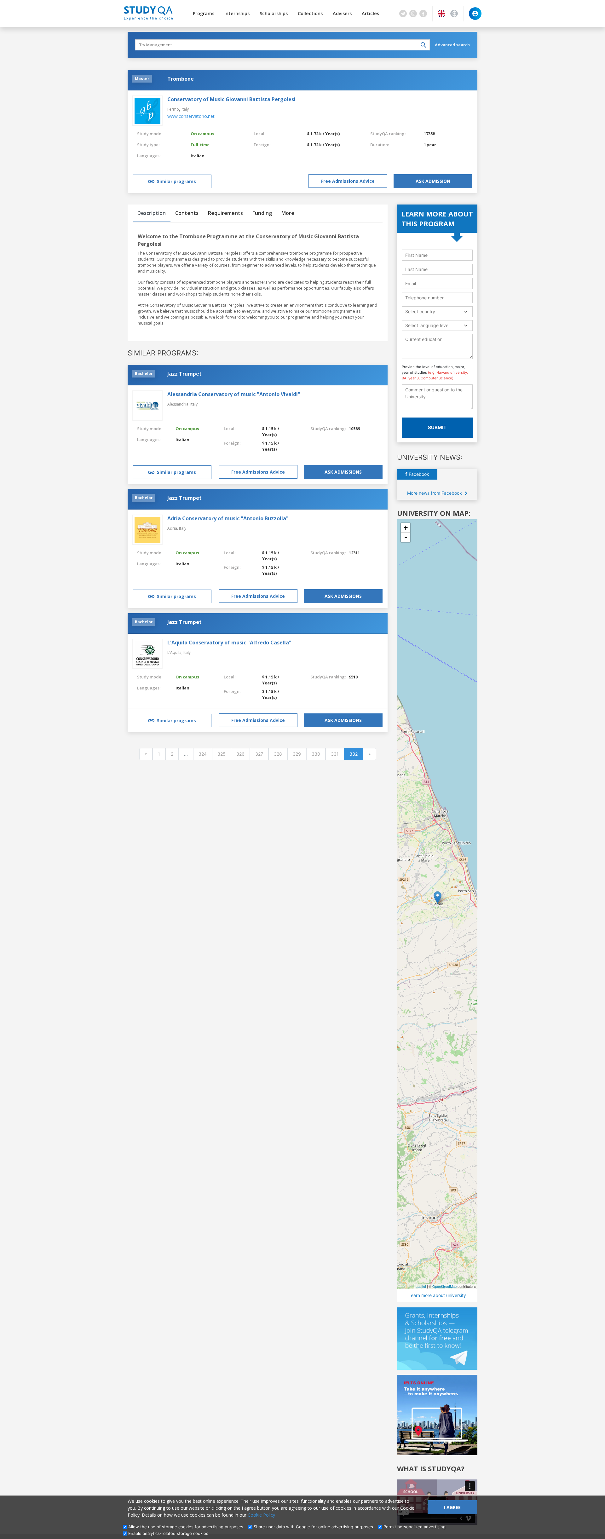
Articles (370, 13)
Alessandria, (178, 404)
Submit (437, 427)
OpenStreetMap (444, 1286)
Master (142, 78)
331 (335, 754)
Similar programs (176, 181)
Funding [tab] (262, 213)
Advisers (342, 13)
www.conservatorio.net (191, 116)
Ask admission (433, 181)
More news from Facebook (435, 493)
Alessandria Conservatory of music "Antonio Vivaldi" (233, 394)
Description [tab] (151, 213)
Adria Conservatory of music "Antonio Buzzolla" (228, 518)
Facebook (418, 474)
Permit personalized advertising (414, 1526)
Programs (203, 13)
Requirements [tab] (225, 213)
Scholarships (274, 13)
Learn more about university (437, 1295)
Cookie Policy (261, 1515)
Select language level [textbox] (427, 325)
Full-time (200, 144)
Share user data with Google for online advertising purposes (313, 1526)
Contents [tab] (187, 213)
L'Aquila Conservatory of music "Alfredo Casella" (229, 642)
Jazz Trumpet (184, 373)
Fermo (173, 109)
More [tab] (287, 213)
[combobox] (437, 311)
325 (221, 754)
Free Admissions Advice (348, 181)
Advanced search (452, 45)
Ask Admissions (343, 472)
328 (278, 754)
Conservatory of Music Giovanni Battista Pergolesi (231, 99)
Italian (198, 156)
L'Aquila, (175, 652)
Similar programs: (163, 353)
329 (297, 754)
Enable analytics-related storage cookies (168, 1533)
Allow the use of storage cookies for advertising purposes (185, 1526)
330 (316, 754)
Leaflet (421, 1286)
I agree (452, 1507)
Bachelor (144, 373)
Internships (237, 13)
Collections (310, 13)
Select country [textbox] (420, 311)
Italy (185, 109)
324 (203, 754)
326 (240, 754)
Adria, (173, 528)
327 (259, 754)
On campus (202, 133)
